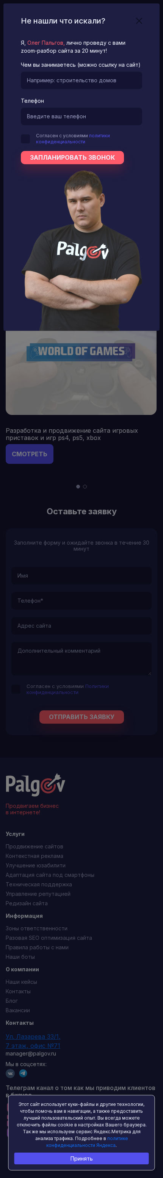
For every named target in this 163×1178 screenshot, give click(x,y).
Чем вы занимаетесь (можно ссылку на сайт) (81, 64)
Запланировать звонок (72, 157)
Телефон (32, 100)
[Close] (139, 21)
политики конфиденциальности (73, 139)
